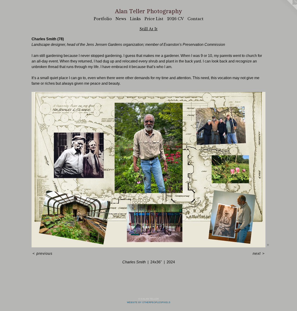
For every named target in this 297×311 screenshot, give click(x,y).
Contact (195, 18)
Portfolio (103, 18)
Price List (154, 18)
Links (135, 18)
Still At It (148, 29)
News (121, 18)
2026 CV (175, 18)
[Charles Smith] (148, 169)
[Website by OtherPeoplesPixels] (287, 9)
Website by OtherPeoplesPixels (148, 302)
